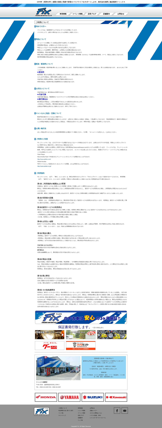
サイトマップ (62, 415)
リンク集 (60, 413)
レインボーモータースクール (98, 417)
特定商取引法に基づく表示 (65, 410)
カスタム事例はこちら (96, 413)
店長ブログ (92, 14)
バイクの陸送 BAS (95, 415)
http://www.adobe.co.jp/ (44, 166)
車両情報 (63, 14)
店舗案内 (106, 14)
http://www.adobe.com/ (44, 159)
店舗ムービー (93, 410)
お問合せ (120, 14)
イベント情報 (77, 14)
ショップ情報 (81, 410)
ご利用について (62, 408)
